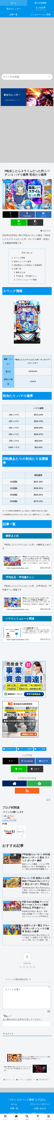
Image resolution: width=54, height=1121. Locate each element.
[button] (49, 76)
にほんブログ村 (9, 820)
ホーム (14, 1104)
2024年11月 (10, 749)
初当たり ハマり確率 (22, 262)
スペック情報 (19, 258)
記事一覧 (17, 269)
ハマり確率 (41, 749)
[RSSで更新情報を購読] (27, 791)
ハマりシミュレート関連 (26, 280)
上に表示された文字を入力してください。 (22, 1019)
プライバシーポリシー (40, 1104)
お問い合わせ (40, 1108)
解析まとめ (20, 272)
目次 (24, 252)
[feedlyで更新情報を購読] (39, 783)
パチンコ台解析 (26, 749)
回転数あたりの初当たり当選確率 (28, 265)
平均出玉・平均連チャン (26, 276)
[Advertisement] (27, 44)
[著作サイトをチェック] (14, 783)
